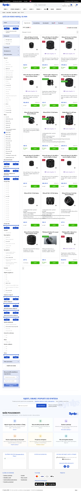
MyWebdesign (39, 490)
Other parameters (8, 361)
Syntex (4, 12)
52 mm (27, 27)
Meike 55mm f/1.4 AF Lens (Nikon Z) (69, 113)
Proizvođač (6, 47)
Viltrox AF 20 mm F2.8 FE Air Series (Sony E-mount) (31, 232)
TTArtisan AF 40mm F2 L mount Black (50, 232)
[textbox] (10, 377)
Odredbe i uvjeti (7, 477)
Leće (19, 12)
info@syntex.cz (67, 459)
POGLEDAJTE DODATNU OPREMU (11, 385)
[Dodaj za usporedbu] (37, 49)
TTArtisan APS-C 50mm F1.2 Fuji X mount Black (69, 232)
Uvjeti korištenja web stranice (10, 479)
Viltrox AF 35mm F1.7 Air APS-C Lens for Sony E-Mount (31, 75)
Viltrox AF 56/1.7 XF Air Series (50, 193)
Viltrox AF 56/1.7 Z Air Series (50, 112)
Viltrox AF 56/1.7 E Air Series (31, 193)
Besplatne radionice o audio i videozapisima (44, 401)
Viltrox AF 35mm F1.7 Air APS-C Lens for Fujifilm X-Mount (69, 156)
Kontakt (25, 1)
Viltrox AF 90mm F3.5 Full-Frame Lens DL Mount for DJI (31, 37)
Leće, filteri (9, 12)
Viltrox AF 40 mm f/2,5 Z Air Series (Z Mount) (31, 113)
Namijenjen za (7, 51)
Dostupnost (6, 36)
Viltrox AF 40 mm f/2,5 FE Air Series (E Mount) (69, 37)
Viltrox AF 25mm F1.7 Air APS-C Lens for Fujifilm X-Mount (50, 156)
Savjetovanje (24, 479)
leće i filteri (14, 12)
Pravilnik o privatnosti (8, 482)
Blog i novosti (24, 477)
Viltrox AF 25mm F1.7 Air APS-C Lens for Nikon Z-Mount (50, 37)
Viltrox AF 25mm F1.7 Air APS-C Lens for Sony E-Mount (69, 75)
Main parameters (8, 54)
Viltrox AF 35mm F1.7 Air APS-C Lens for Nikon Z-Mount (31, 156)
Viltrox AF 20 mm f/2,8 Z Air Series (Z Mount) (69, 193)
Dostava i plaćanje (7, 475)
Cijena (5, 22)
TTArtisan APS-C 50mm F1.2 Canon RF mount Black (50, 75)
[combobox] (11, 377)
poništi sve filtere (11, 365)
